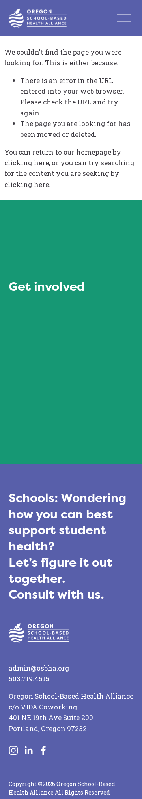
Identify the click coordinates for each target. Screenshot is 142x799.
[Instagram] (13, 750)
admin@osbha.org (39, 668)
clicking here (26, 162)
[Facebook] (43, 750)
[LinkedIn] (28, 750)
